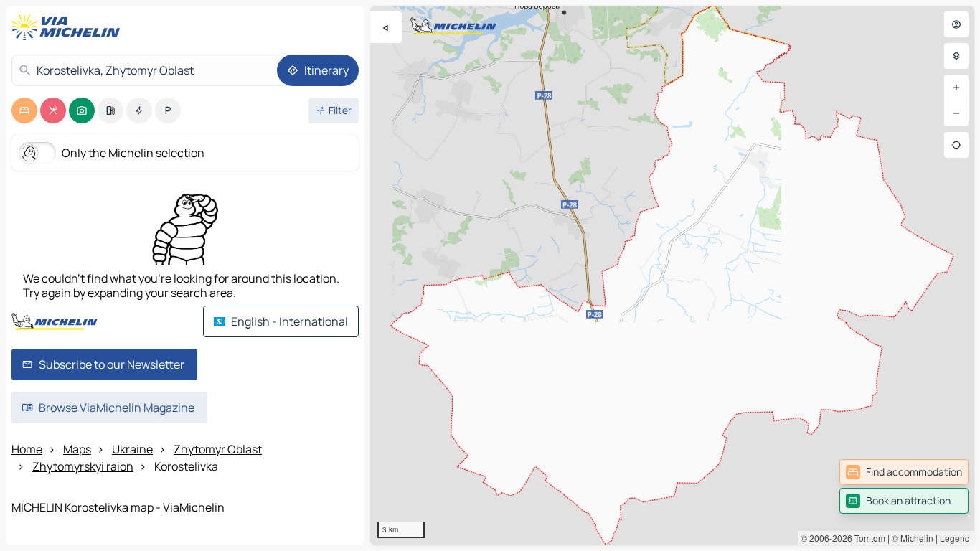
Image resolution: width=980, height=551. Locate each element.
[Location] (956, 145)
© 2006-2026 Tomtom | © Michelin (867, 538)
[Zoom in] (956, 87)
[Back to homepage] (68, 27)
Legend (955, 538)
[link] (904, 472)
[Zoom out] (956, 113)
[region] (672, 275)
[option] (24, 110)
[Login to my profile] (956, 24)
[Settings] (956, 56)
